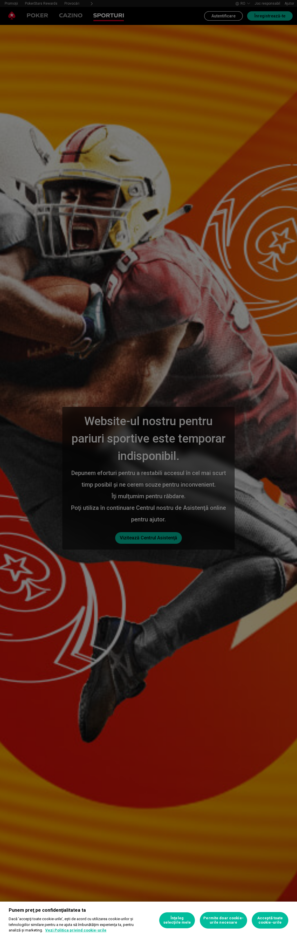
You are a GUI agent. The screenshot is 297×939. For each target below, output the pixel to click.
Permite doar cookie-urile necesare (223, 920)
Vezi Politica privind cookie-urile (75, 930)
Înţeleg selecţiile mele (177, 920)
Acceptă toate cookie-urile (270, 920)
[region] (148, 920)
